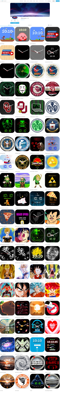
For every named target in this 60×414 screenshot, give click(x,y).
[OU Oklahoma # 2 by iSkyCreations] (52, 89)
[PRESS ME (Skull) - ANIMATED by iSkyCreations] (52, 253)
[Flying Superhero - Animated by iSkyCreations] (7, 162)
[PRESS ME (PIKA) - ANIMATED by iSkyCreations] (7, 308)
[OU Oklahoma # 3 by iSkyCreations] (7, 107)
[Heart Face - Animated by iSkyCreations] (52, 326)
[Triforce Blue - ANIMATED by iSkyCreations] (52, 162)
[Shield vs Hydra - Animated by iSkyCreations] (22, 344)
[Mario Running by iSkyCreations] (7, 34)
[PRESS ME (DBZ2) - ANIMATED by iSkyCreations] (22, 290)
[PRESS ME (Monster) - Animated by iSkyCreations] (37, 143)
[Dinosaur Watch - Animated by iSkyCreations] (37, 162)
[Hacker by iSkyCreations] (37, 381)
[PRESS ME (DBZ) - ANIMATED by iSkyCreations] (52, 290)
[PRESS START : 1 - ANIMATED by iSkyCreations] (22, 217)
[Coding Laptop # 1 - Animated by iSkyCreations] (37, 107)
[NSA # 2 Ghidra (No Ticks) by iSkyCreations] (37, 70)
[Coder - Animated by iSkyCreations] (52, 235)
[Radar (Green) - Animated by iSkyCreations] (37, 235)
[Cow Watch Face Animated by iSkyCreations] (37, 52)
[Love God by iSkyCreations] (7, 381)
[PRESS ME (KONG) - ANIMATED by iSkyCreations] (22, 308)
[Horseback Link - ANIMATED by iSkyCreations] (22, 180)
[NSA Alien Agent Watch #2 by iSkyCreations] (52, 107)
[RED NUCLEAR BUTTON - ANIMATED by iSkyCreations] (37, 308)
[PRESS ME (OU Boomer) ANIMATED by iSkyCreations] (22, 107)
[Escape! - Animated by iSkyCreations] (52, 308)
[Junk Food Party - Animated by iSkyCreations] (22, 326)
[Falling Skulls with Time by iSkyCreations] (7, 253)
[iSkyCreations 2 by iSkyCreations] (52, 34)
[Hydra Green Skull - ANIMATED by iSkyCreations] (7, 125)
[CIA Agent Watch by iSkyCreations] (22, 162)
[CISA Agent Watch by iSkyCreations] (22, 143)
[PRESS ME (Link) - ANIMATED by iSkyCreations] (7, 198)
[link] (4, 1)
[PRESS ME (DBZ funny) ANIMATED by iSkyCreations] (52, 217)
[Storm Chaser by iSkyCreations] (22, 381)
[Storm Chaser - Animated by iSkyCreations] (22, 363)
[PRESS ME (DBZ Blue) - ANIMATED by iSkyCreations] (37, 290)
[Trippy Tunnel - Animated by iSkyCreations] (7, 326)
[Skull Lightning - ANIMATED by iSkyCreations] (22, 125)
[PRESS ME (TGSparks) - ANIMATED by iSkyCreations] (22, 271)
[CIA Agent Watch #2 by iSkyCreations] (52, 125)
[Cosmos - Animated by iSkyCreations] (7, 344)
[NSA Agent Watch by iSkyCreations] (7, 143)
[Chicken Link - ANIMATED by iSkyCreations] (7, 180)
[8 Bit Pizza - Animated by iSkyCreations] (52, 198)
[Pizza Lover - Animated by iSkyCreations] (7, 217)
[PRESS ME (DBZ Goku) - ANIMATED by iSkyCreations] (37, 271)
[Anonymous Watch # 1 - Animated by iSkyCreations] (7, 89)
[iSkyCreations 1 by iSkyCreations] (7, 52)
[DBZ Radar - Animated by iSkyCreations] (22, 70)
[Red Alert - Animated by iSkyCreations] (52, 363)
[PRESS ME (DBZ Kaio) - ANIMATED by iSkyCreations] (7, 290)
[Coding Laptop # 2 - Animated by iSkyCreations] (22, 89)
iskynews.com (23, 19)
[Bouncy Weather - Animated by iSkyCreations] (37, 344)
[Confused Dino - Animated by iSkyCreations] (37, 217)
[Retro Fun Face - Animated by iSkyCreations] (52, 344)
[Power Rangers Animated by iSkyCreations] (52, 381)
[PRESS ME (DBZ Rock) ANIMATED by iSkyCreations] (22, 235)
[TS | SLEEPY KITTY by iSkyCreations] (22, 198)
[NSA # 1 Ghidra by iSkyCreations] (52, 70)
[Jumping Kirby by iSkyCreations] (22, 34)
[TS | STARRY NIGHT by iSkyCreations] (37, 198)
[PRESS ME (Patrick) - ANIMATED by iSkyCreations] (52, 271)
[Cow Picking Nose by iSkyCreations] (22, 52)
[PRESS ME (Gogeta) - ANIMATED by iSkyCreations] (7, 271)
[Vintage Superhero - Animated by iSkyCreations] (52, 143)
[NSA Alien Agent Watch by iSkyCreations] (37, 125)
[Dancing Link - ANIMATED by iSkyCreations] (37, 180)
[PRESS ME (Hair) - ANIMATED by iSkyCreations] (37, 253)
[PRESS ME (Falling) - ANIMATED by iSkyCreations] (22, 253)
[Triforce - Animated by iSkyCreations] (52, 180)
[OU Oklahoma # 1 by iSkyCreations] (37, 89)
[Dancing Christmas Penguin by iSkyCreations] (52, 52)
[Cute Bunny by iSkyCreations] (7, 70)
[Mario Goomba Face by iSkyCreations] (37, 34)
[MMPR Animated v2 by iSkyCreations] (37, 363)
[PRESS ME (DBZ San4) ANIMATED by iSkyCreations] (7, 235)
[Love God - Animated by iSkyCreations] (7, 363)
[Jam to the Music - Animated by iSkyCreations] (37, 326)
